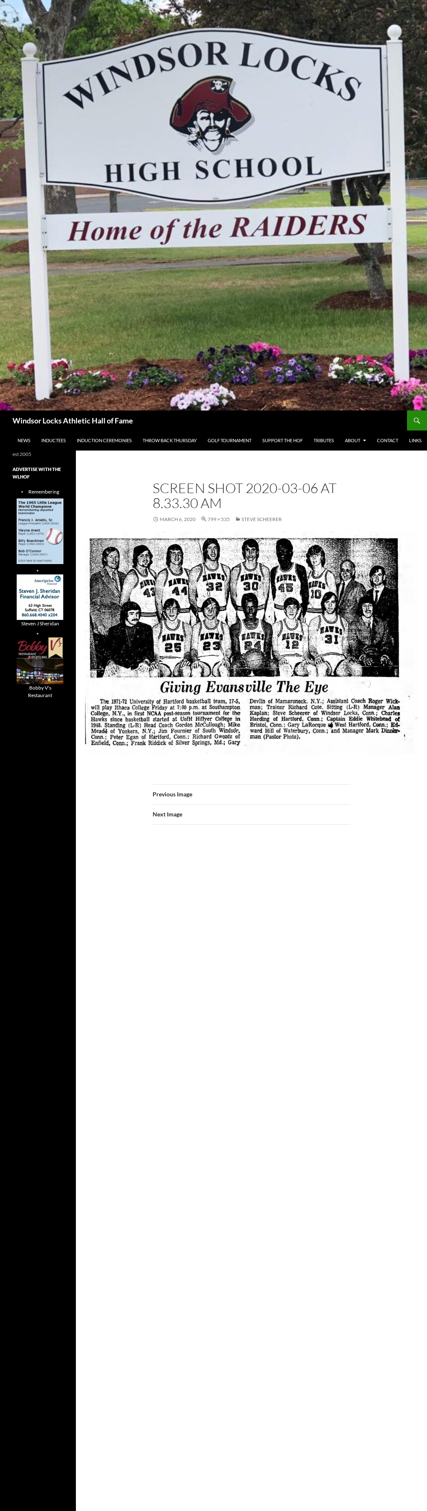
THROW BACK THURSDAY (170, 440)
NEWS (24, 440)
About (352, 440)
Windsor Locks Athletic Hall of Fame (73, 420)
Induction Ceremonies (104, 440)
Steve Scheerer (261, 519)
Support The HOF (282, 440)
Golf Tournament (229, 440)
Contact (387, 440)
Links (415, 440)
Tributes (324, 440)
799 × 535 (219, 519)
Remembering (43, 492)
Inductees (53, 440)
